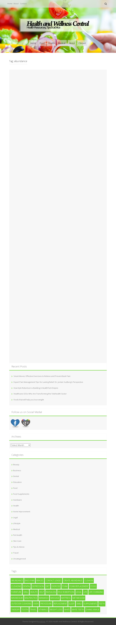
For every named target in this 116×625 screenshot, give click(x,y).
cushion (88, 580)
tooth (25, 609)
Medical (61, 43)
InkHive (42, 621)
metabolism (79, 598)
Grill (25, 592)
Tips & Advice (18, 547)
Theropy (15, 609)
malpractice (31, 598)
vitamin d (43, 609)
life (85, 592)
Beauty (16, 464)
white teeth (78, 609)
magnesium (17, 598)
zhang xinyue (92, 609)
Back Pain (29, 580)
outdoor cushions (21, 603)
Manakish (44, 598)
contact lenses (53, 580)
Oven (35, 603)
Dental (16, 476)
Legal (15, 517)
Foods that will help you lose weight (29, 399)
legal (79, 592)
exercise (56, 586)
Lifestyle (16, 523)
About (16, 3)
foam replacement (79, 586)
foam (64, 586)
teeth (102, 603)
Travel (16, 553)
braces (39, 580)
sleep (71, 603)
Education (17, 482)
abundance (17, 580)
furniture (16, 592)
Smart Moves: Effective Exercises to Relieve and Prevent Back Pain (42, 376)
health (33, 592)
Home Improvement (21, 511)
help (41, 592)
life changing (96, 592)
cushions (16, 586)
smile (79, 603)
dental (26, 586)
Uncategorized (19, 558)
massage (55, 598)
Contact (23, 3)
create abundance (73, 580)
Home (9, 3)
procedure (46, 603)
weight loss (56, 609)
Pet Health (17, 535)
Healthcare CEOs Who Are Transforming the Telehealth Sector (40, 393)
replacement (60, 603)
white (67, 609)
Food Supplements (21, 494)
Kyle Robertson (66, 592)
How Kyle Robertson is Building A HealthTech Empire (36, 388)
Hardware (17, 500)
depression (38, 586)
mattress (66, 598)
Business (17, 470)
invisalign (51, 592)
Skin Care (17, 541)
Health (51, 43)
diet (48, 586)
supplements (90, 603)
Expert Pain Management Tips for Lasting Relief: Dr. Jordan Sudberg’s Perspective (48, 382)
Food (42, 43)
